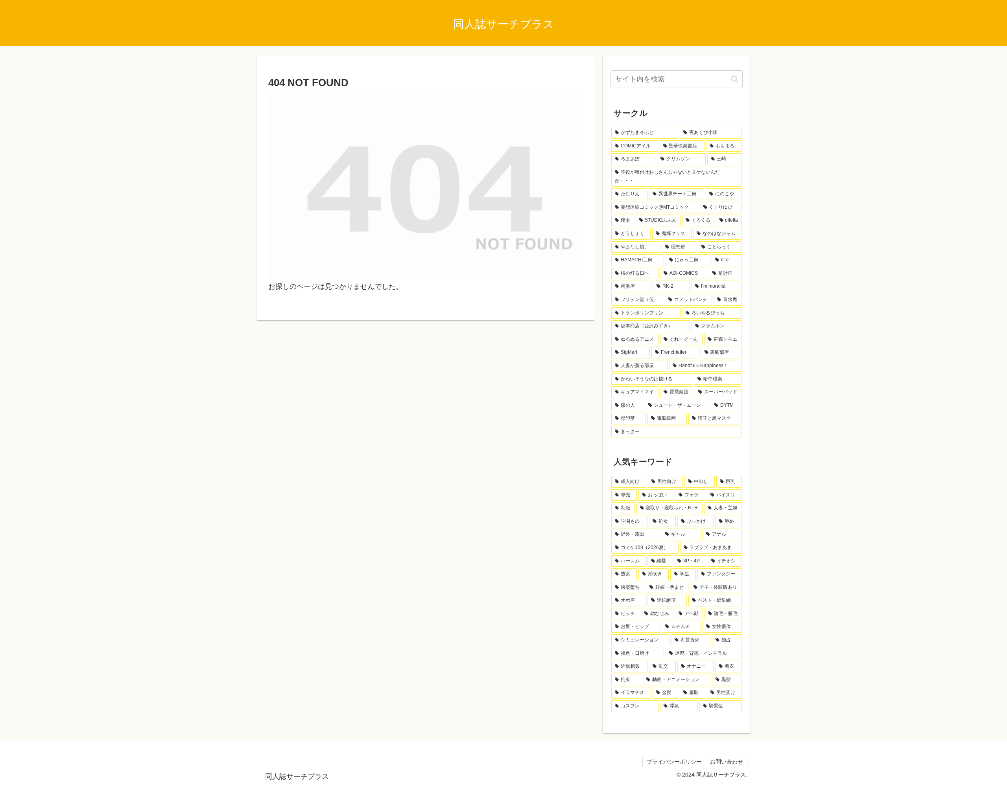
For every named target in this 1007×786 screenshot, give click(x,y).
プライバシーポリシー (674, 761)
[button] (734, 79)
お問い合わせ (726, 761)
